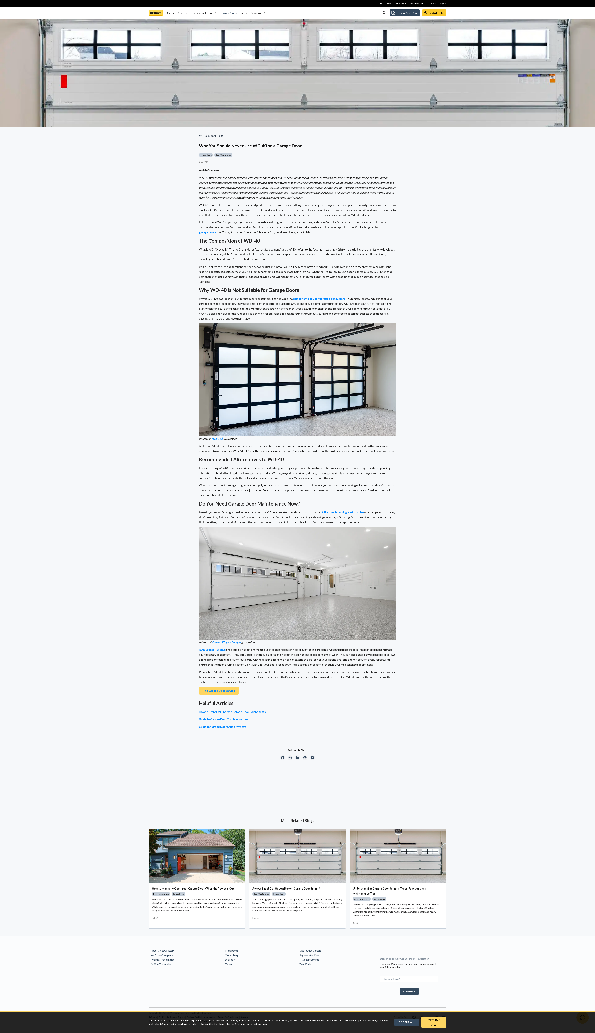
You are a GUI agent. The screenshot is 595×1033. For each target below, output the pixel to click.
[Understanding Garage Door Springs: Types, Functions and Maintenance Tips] (398, 856)
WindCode (305, 964)
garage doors (207, 232)
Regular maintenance (212, 649)
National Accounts (309, 959)
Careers (229, 964)
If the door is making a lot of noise (342, 512)
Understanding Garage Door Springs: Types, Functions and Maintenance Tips (389, 891)
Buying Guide (229, 13)
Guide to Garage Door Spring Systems (223, 726)
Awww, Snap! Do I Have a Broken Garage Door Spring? (286, 888)
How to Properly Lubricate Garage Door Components (232, 712)
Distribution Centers (310, 950)
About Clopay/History (162, 950)
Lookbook (230, 959)
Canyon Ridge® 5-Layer (226, 642)
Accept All (407, 1022)
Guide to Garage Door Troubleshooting (224, 719)
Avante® (217, 438)
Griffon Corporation (161, 964)
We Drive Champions (162, 955)
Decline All (434, 1022)
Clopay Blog (231, 955)
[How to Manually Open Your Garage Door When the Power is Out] (197, 856)
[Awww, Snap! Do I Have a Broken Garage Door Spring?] (297, 856)
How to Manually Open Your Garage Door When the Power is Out (193, 888)
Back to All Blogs (214, 135)
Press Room (231, 950)
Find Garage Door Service (219, 690)
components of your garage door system (319, 298)
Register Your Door (309, 955)
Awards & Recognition (162, 959)
